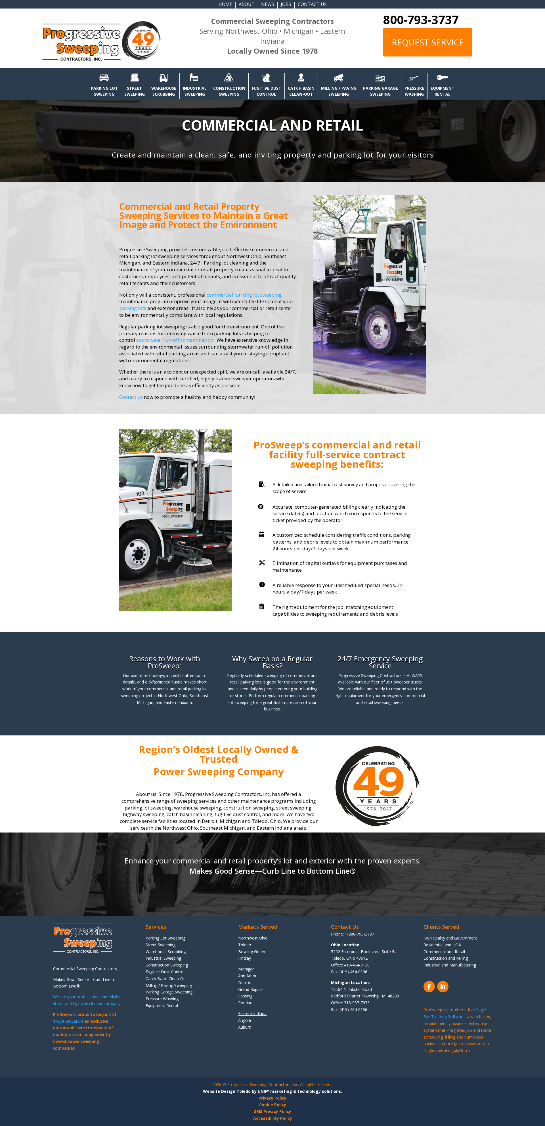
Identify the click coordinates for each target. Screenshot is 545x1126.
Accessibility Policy (272, 1118)
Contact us (131, 397)
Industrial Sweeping (163, 958)
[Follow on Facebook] (429, 986)
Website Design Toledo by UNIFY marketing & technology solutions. (272, 1091)
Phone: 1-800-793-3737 (352, 934)
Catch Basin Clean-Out (166, 978)
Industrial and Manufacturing (450, 965)
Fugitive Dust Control (165, 971)
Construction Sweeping (167, 965)
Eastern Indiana (252, 1013)
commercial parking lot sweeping (244, 295)
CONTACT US (312, 4)
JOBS (286, 4)
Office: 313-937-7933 (350, 1002)
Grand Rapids (250, 989)
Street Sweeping (160, 944)
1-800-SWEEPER (68, 1021)
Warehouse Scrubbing (166, 951)
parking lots (132, 308)
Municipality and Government (450, 938)
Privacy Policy (272, 1098)
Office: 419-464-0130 (350, 965)
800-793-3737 (421, 19)
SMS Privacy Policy (272, 1111)
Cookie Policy (272, 1104)
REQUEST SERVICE (428, 42)
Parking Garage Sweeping (169, 992)
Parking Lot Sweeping (165, 938)
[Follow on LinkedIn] (442, 986)
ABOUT (247, 4)
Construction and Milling (446, 958)
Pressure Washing (162, 998)
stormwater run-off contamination (174, 340)
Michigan (246, 969)
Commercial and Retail (444, 951)
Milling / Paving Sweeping (169, 985)
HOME (225, 4)
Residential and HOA (442, 944)
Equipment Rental (162, 1005)
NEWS (267, 4)
